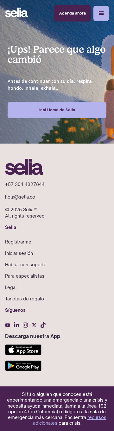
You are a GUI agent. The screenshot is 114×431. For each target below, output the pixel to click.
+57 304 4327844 (25, 184)
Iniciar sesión (19, 253)
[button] (101, 13)
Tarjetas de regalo (24, 298)
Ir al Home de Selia (57, 110)
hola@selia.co (20, 197)
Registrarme (18, 241)
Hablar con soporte (26, 264)
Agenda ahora (72, 13)
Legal (11, 287)
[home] (16, 13)
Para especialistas (24, 276)
